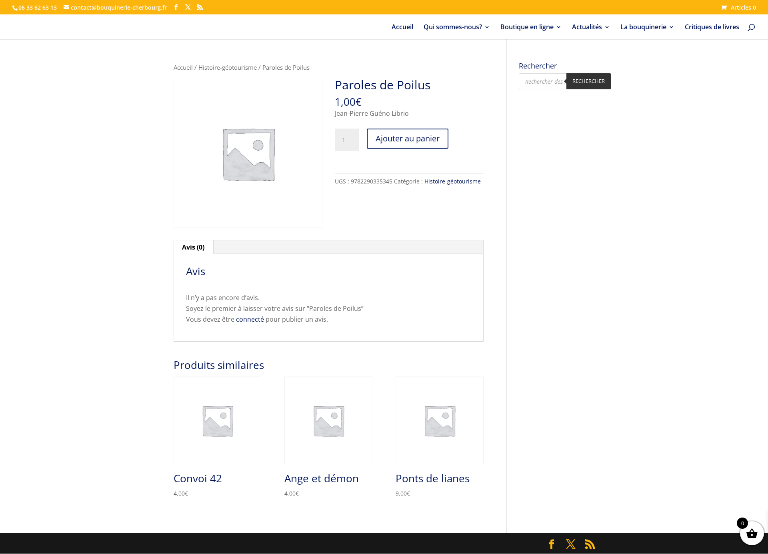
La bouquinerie (643, 27)
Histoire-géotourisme (227, 67)
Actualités (587, 27)
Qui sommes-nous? (453, 27)
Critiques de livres (712, 27)
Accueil (402, 27)
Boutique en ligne (527, 27)
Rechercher (588, 81)
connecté (250, 319)
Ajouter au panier (408, 138)
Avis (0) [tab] (193, 247)
